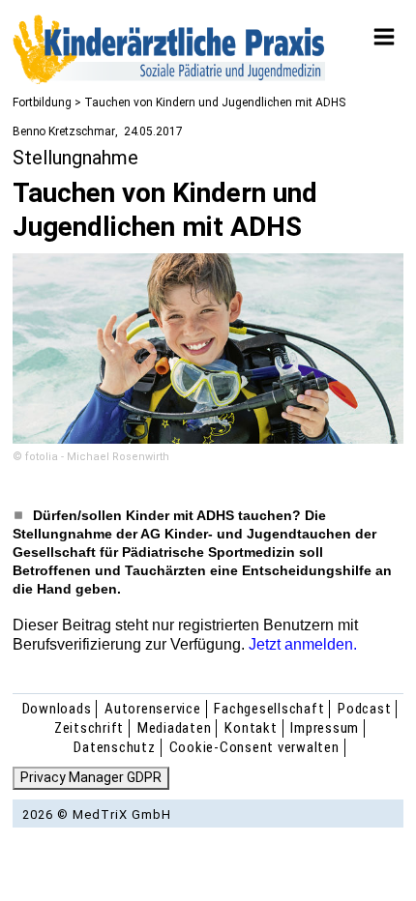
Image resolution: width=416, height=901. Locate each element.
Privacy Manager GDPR (91, 777)
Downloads (57, 708)
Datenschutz (114, 747)
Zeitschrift (89, 728)
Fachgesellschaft (269, 708)
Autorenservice (152, 708)
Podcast (364, 708)
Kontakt (250, 728)
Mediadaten (174, 728)
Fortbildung (42, 102)
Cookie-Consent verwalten (254, 747)
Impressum (324, 728)
